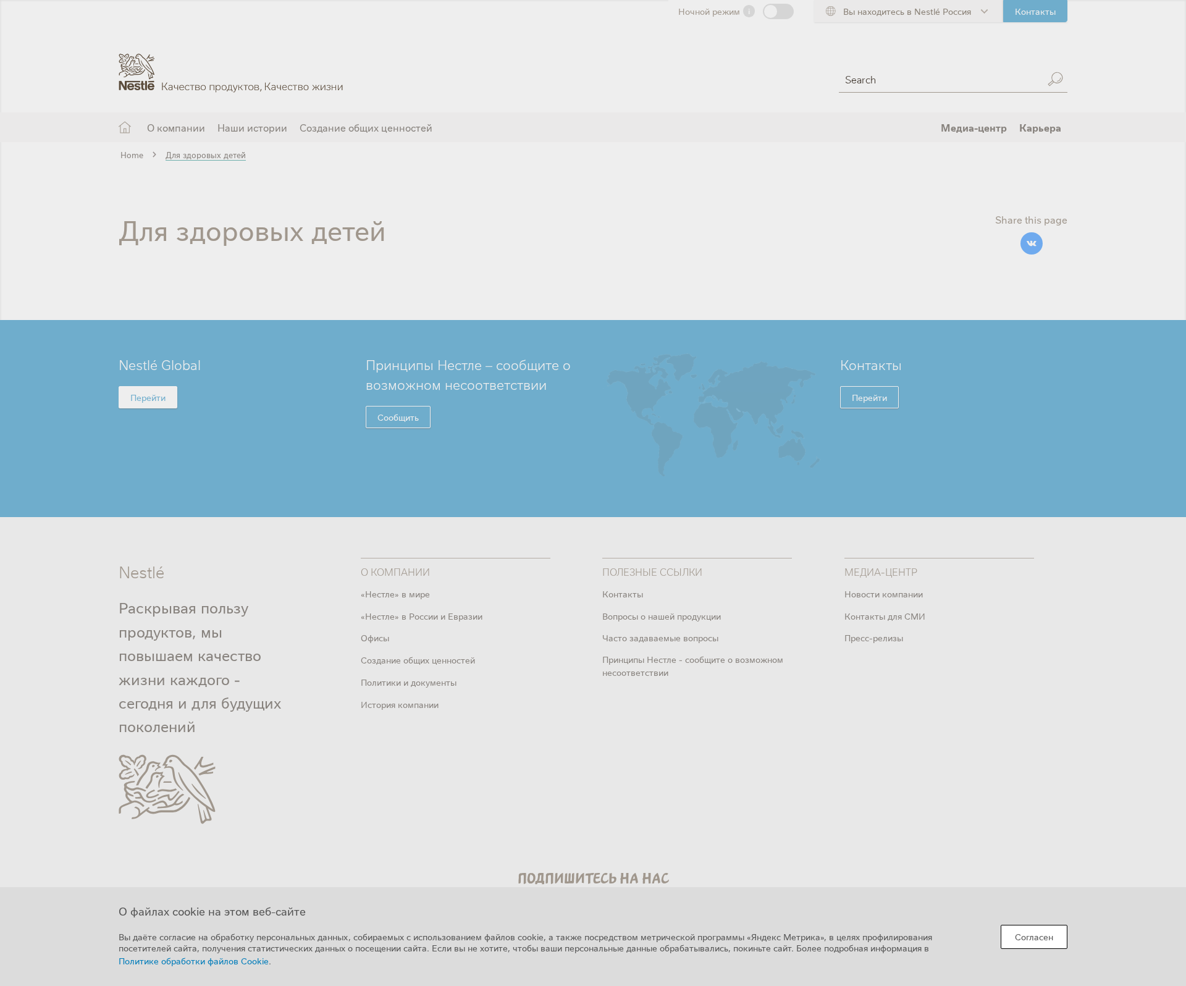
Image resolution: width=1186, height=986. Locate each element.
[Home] (231, 64)
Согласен (1034, 936)
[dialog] (593, 936)
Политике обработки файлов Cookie (194, 960)
